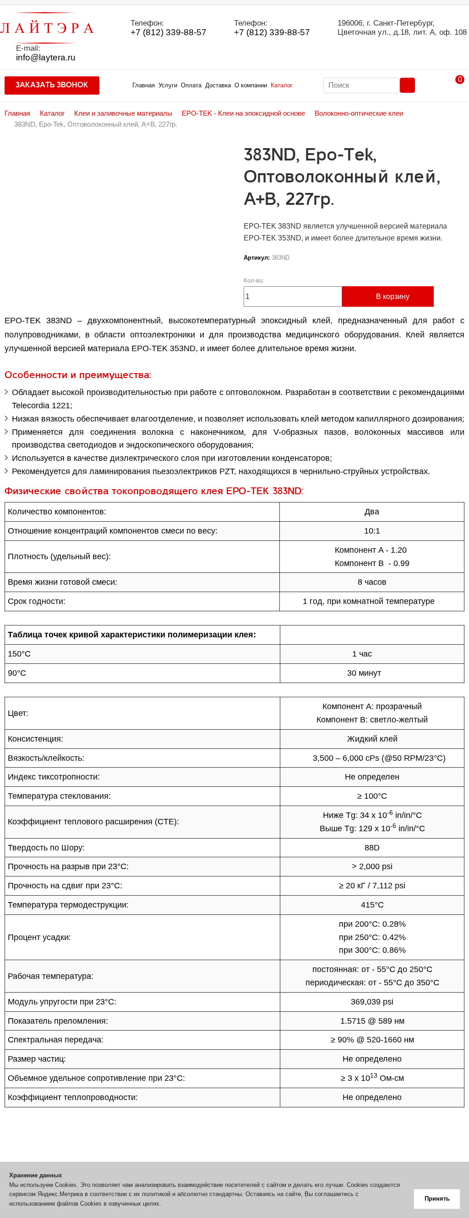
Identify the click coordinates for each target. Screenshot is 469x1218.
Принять (437, 1198)
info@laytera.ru (46, 57)
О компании (250, 85)
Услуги (167, 85)
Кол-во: (254, 280)
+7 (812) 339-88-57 (169, 32)
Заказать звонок (52, 85)
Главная (143, 85)
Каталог (282, 85)
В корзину (392, 296)
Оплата (191, 85)
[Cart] (453, 86)
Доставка (218, 85)
